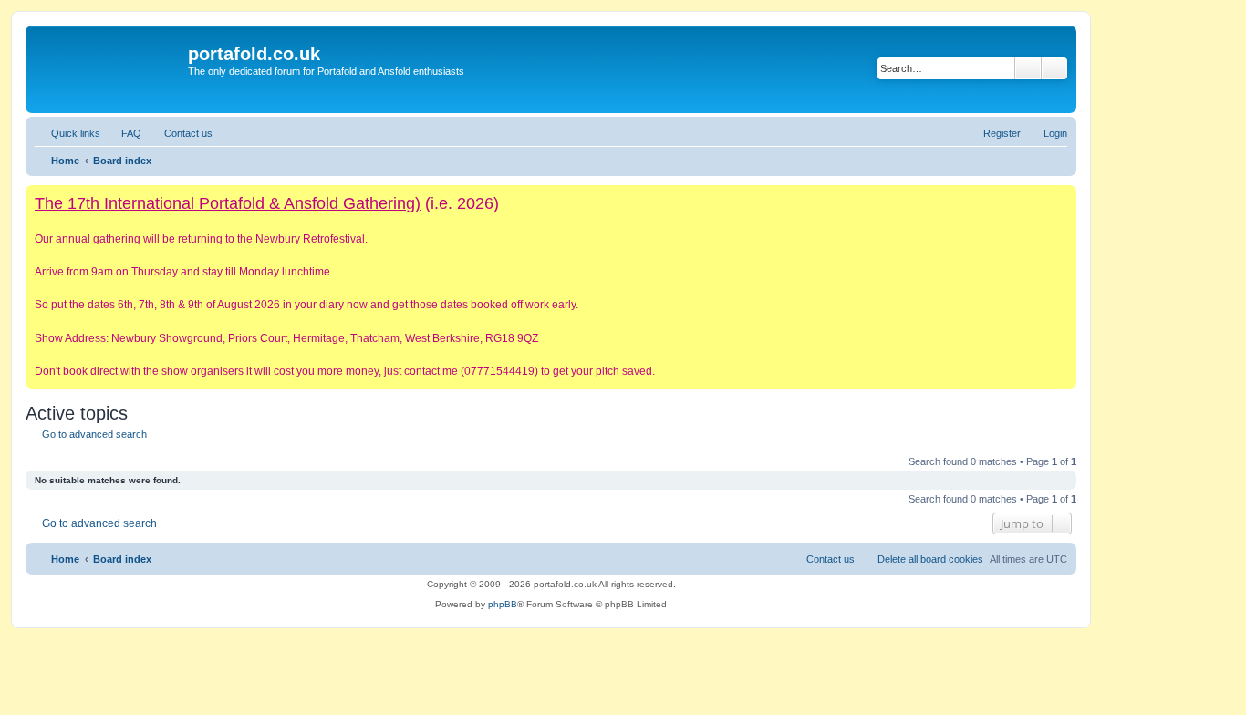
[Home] (109, 69)
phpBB (502, 604)
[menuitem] (123, 133)
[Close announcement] (1061, 199)
